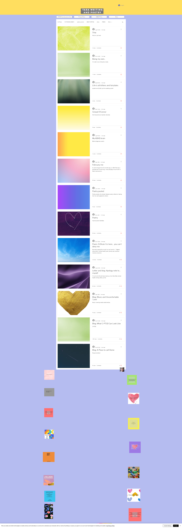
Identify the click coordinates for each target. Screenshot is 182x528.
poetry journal (80, 22)
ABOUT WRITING (90, 22)
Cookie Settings (167, 525)
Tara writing (92, 9)
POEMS (103, 22)
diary (98, 22)
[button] (122, 22)
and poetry (93, 12)
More (109, 22)
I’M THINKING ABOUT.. (69, 22)
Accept (175, 525)
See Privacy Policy (110, 525)
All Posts (60, 22)
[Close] (180, 526)
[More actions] (121, 29)
